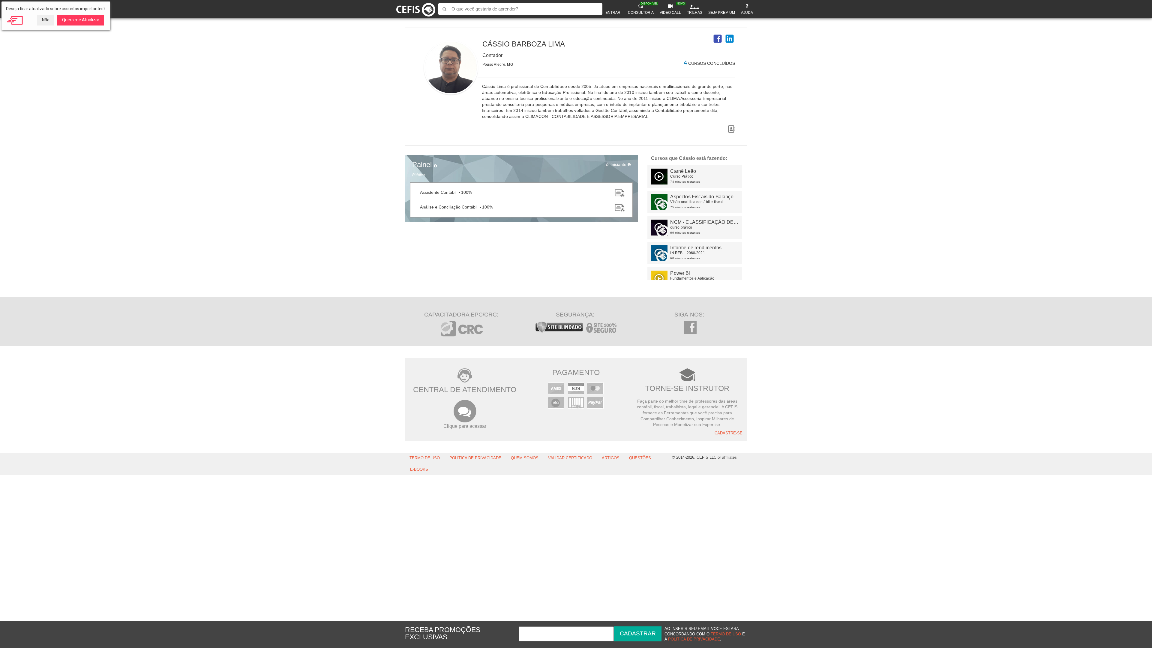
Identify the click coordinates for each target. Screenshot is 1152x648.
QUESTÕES (640, 458)
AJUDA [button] (747, 12)
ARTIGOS (611, 458)
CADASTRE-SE (728, 433)
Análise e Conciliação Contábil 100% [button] (456, 207)
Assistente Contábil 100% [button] (446, 192)
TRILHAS (694, 12)
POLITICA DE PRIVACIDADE (475, 458)
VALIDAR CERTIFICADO (570, 458)
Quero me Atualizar (80, 19)
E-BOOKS (419, 469)
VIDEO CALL (671, 8)
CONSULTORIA (641, 8)
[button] (717, 38)
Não (46, 19)
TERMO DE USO (425, 458)
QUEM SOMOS (524, 458)
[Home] (416, 9)
